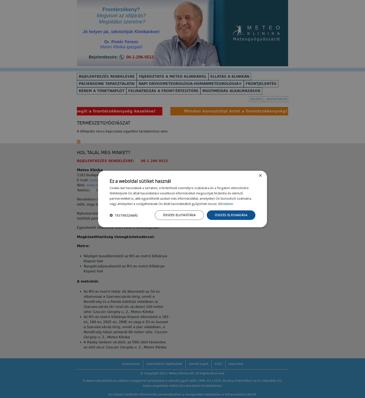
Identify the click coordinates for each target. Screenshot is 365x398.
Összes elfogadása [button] (231, 215)
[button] (124, 215)
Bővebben (225, 204)
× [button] (260, 175)
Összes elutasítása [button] (179, 215)
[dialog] (182, 199)
